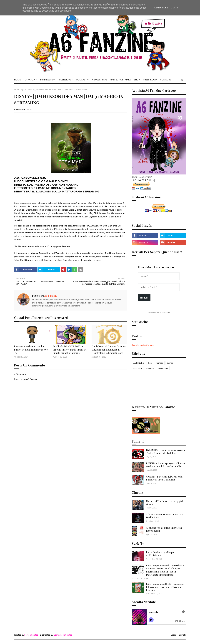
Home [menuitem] (17, 79)
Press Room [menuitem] (150, 79)
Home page (19, 89)
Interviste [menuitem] (46, 79)
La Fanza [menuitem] (30, 79)
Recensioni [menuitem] (64, 79)
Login (173, 635)
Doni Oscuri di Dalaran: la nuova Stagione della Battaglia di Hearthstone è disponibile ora (109, 349)
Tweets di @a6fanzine (143, 344)
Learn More (161, 7)
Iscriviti (144, 297)
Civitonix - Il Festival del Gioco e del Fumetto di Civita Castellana (164, 478)
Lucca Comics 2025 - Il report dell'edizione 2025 (160, 554)
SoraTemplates (31, 635)
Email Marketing (153, 312)
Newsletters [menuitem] (99, 79)
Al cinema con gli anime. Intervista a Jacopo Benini (164, 529)
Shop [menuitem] (137, 79)
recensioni (163, 368)
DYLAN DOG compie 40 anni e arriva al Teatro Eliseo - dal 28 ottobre (165, 452)
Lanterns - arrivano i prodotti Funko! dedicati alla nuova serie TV (31, 349)
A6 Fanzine (19, 109)
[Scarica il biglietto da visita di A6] (146, 432)
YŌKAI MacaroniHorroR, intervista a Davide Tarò (164, 516)
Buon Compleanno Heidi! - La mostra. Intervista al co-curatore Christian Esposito (165, 587)
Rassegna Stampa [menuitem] (120, 79)
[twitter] (173, 235)
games (170, 363)
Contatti (182, 635)
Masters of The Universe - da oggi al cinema (164, 503)
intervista (137, 368)
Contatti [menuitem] (165, 79)
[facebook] (145, 235)
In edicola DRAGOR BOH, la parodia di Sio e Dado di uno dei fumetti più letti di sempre (70, 349)
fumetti (160, 363)
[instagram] (145, 242)
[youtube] (173, 242)
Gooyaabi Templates (62, 635)
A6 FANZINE (138, 363)
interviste (150, 368)
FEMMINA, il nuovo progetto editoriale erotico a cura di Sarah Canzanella (165, 465)
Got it (174, 7)
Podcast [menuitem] (81, 79)
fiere (150, 363)
